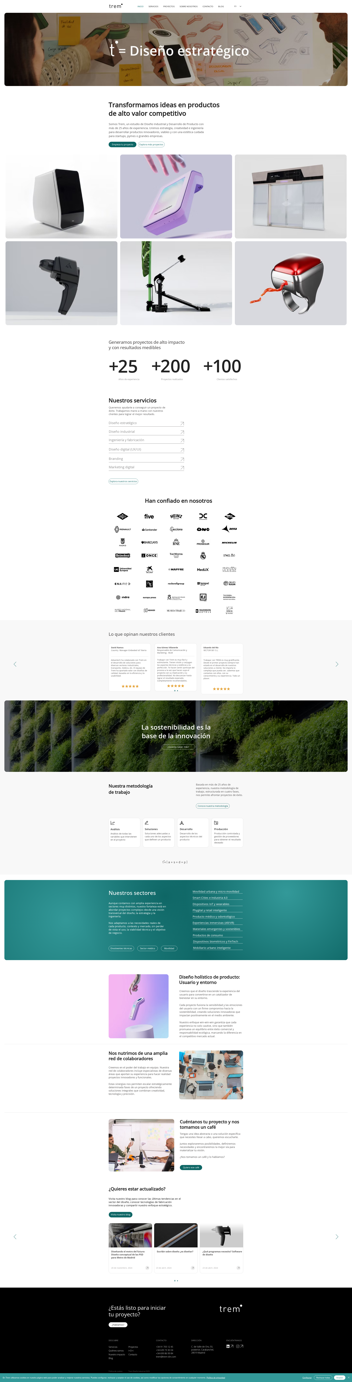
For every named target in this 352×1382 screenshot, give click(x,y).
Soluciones (151, 829)
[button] (153, 6)
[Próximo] (337, 664)
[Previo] (15, 664)
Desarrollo (186, 829)
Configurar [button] (307, 1377)
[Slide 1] (174, 690)
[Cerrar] (348, 1377)
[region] (167, 426)
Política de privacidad (216, 1377)
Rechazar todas (323, 1377)
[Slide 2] (177, 690)
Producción (221, 829)
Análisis (115, 829)
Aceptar (339, 1377)
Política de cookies (116, 1371)
